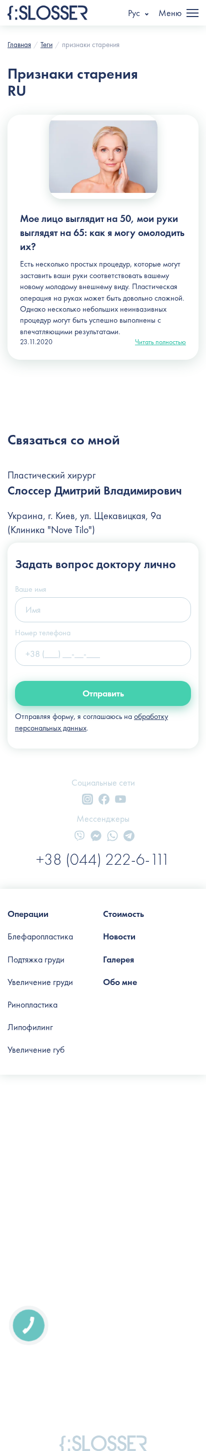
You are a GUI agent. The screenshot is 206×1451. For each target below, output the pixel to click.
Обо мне (120, 982)
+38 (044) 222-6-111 (103, 859)
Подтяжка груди (36, 959)
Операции (28, 913)
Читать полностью (160, 341)
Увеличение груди (40, 982)
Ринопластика (33, 1004)
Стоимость (123, 913)
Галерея (118, 959)
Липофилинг (30, 1027)
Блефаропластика (40, 936)
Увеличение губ (36, 1049)
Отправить (103, 693)
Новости (119, 936)
